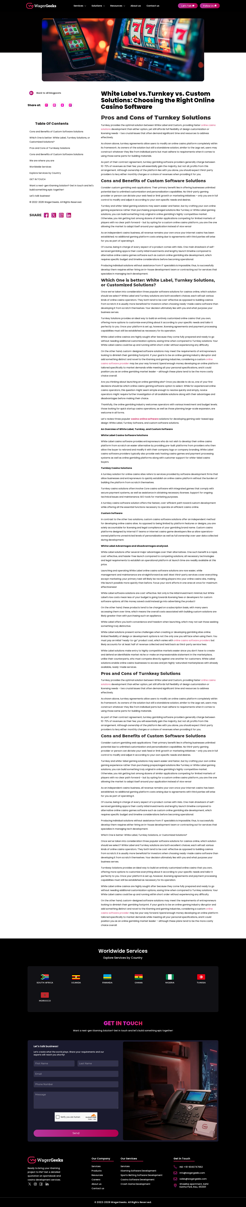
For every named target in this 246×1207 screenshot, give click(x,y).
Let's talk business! (39, 195)
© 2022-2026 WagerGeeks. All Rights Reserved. (55, 202)
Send (76, 1133)
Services (78, 5)
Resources (116, 5)
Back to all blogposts (48, 93)
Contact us (152, 5)
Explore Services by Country (45, 173)
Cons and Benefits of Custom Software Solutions (56, 131)
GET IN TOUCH (37, 179)
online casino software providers (192, 640)
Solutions (97, 5)
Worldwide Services (40, 166)
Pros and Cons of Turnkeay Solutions (49, 148)
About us (136, 5)
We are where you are (41, 160)
